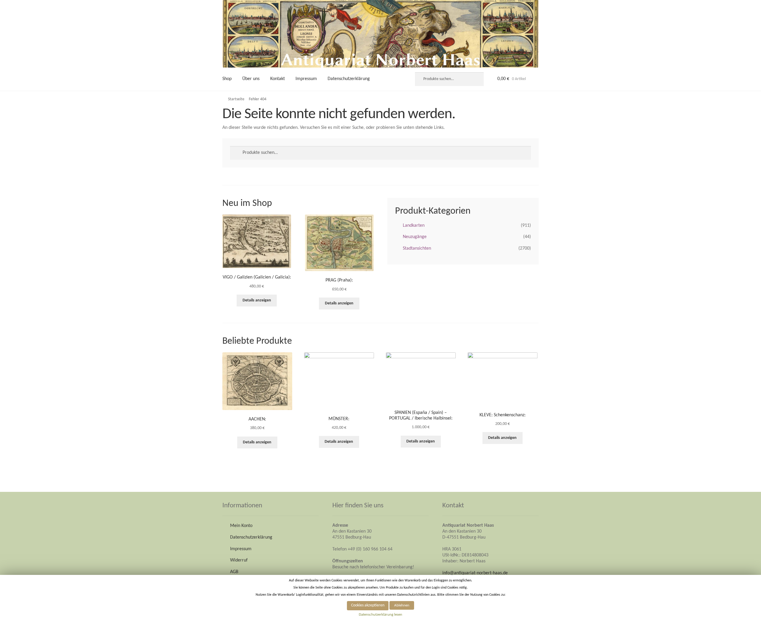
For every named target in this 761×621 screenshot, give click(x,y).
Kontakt (277, 78)
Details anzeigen (257, 300)
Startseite (236, 99)
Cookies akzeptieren (367, 605)
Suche (476, 79)
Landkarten (413, 225)
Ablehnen (401, 605)
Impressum (306, 78)
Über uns (251, 78)
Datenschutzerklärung (349, 78)
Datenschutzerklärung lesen (380, 615)
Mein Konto (241, 525)
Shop (227, 78)
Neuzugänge (415, 236)
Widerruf (239, 560)
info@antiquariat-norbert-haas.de (475, 573)
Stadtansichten (417, 248)
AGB (234, 572)
